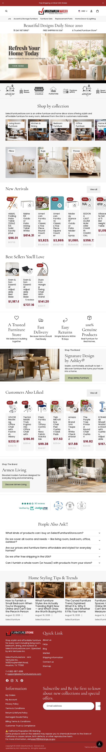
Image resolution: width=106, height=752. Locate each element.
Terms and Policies (92, 747)
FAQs (45, 644)
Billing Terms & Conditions (18, 721)
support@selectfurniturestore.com (24, 674)
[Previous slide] (3, 3)
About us (47, 640)
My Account (11, 699)
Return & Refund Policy (16, 712)
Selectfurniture (27, 746)
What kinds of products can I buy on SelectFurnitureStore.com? (44, 533)
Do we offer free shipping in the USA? (28, 556)
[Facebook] (7, 680)
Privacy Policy (12, 704)
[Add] (14, 205)
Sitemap (47, 666)
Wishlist (46, 653)
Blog (45, 648)
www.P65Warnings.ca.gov (43, 739)
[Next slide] (103, 3)
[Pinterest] (21, 680)
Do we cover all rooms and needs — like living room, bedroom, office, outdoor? (48, 540)
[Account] (91, 11)
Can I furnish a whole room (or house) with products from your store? (49, 563)
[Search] (6, 11)
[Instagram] (12, 680)
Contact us (48, 661)
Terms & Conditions (15, 708)
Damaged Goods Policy (17, 717)
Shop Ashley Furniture (78, 377)
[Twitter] (16, 680)
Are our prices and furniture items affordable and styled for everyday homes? (48, 549)
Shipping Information (53, 657)
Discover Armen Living (15, 484)
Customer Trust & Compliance (20, 725)
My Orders (10, 695)
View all (93, 189)
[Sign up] (100, 706)
